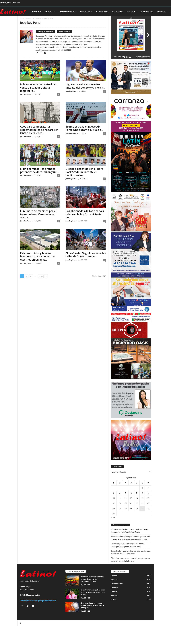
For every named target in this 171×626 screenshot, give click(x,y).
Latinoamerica (66, 11)
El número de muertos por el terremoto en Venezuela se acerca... (38, 214)
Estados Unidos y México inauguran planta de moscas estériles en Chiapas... (38, 256)
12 (126, 498)
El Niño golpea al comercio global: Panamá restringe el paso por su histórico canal (127, 545)
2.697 (41, 276)
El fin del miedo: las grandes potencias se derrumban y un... (39, 170)
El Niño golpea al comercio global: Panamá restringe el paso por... (92, 605)
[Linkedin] (44, 53)
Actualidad (102, 11)
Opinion (161, 11)
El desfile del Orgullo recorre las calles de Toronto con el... (86, 254)
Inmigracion (147, 11)
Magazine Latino (33, 595)
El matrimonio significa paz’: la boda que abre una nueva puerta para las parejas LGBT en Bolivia (130, 538)
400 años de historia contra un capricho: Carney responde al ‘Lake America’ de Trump (129, 530)
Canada (35, 11)
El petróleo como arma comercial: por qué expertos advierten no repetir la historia (131, 559)
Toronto (114, 596)
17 (114, 503)
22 (142, 503)
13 (131, 498)
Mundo (48, 11)
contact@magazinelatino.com (43, 601)
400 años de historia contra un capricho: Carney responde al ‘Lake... (92, 579)
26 (126, 508)
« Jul (113, 517)
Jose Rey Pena (25, 94)
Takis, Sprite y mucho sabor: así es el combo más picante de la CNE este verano (130, 552)
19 (126, 503)
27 (131, 508)
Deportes (85, 11)
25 (120, 508)
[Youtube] (33, 606)
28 (137, 508)
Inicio (22, 18)
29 (142, 508)
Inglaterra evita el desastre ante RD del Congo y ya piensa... (85, 86)
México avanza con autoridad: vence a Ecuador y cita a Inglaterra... (38, 88)
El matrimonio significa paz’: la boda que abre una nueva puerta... (93, 592)
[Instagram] (41, 53)
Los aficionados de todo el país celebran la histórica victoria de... (85, 214)
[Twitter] (28, 606)
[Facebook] (37, 53)
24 (114, 508)
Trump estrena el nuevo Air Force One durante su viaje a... (84, 128)
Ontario (114, 592)
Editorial (132, 11)
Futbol (113, 600)
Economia (117, 11)
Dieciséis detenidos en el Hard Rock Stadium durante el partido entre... (84, 172)
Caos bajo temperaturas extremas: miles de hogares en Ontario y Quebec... (39, 130)
